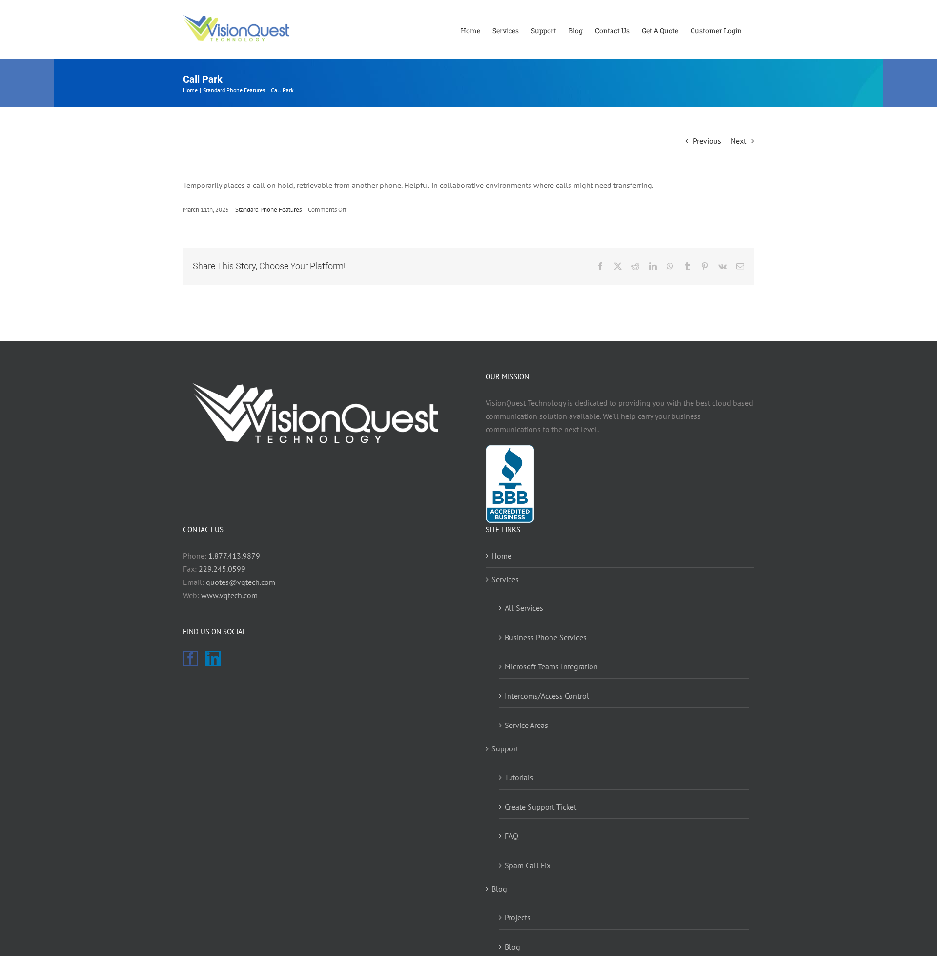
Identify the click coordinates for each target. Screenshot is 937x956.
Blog (499, 889)
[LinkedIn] (213, 658)
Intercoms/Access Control (547, 696)
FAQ (511, 836)
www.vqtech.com (229, 595)
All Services (524, 608)
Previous (707, 140)
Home (501, 556)
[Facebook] (190, 658)
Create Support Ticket (540, 806)
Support (504, 748)
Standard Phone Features (268, 210)
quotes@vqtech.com (240, 582)
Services (505, 579)
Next (738, 140)
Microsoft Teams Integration (551, 666)
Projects (517, 917)
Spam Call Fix (527, 865)
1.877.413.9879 (234, 556)
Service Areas (526, 725)
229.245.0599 (222, 569)
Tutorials (519, 777)
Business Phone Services (546, 637)
